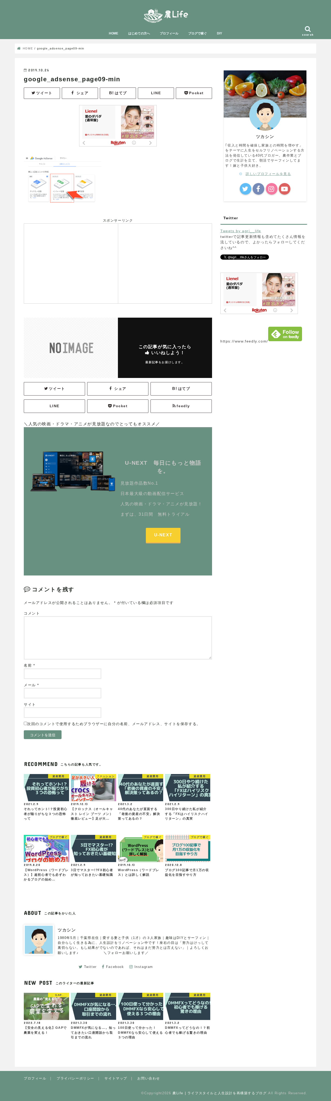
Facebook (115, 967)
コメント (32, 613)
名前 (29, 665)
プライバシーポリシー (75, 1078)
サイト (30, 704)
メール (31, 685)
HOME (113, 33)
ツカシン (67, 930)
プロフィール (169, 33)
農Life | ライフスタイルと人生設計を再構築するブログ (219, 1093)
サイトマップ (115, 1078)
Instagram (143, 967)
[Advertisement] (70, 263)
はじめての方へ (139, 33)
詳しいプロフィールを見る (268, 174)
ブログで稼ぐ (197, 33)
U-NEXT (163, 535)
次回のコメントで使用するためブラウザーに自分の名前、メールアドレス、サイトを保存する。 (114, 724)
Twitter (90, 967)
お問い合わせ (148, 1078)
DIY (219, 33)
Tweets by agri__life (240, 231)
